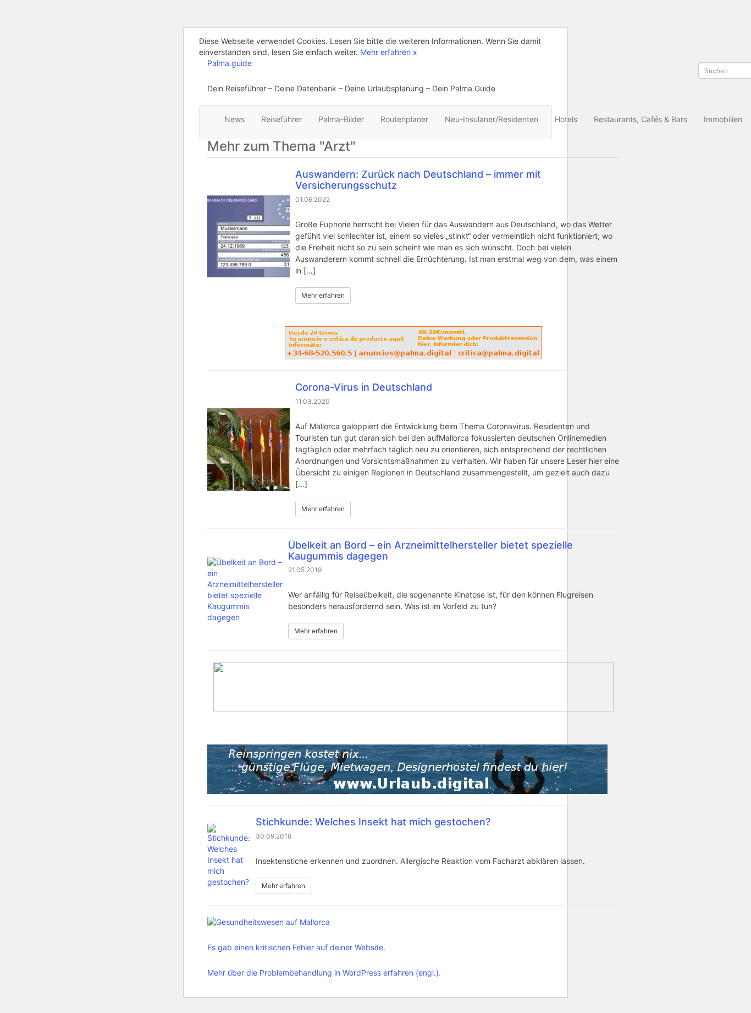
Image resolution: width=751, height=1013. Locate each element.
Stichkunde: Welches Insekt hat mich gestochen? (373, 822)
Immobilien (723, 119)
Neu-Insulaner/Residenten (491, 119)
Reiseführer (281, 119)
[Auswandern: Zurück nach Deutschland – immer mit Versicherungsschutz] (248, 236)
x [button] (415, 52)
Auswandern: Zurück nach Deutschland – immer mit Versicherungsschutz (418, 179)
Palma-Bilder (341, 119)
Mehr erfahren (385, 52)
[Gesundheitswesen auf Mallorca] (324, 922)
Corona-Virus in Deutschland (363, 387)
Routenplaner (404, 119)
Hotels (566, 119)
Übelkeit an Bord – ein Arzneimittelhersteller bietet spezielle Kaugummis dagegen (430, 550)
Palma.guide (229, 63)
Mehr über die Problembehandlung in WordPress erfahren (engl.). (324, 972)
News (234, 119)
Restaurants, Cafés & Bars (640, 119)
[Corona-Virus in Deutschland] (248, 449)
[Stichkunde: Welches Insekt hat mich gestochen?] (228, 856)
